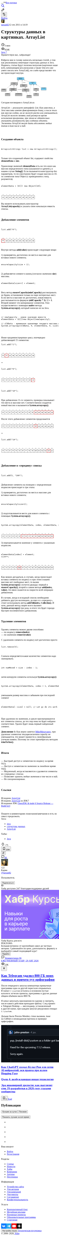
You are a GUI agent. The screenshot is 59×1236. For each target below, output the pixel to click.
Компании (12, 1171)
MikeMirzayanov (43, 731)
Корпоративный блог (17, 1209)
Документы (12, 1194)
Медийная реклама (16, 1212)
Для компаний (14, 1192)
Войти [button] (4, 18)
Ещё (10, 1099)
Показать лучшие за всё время (15, 1117)
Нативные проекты (16, 1214)
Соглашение (13, 1197)
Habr (16, 1233)
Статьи (10, 1164)
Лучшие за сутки (9, 1112)
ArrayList (15, 798)
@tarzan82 (6, 873)
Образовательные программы (21, 1217)
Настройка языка (9, 1231)
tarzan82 (5, 24)
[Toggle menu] (2, 3)
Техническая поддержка (30, 1230)
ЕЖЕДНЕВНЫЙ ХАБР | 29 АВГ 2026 (20, 960)
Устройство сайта (15, 1186)
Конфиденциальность (17, 1199)
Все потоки (11, 2)
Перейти (5, 954)
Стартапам (12, 1220)
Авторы (11, 1174)
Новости (11, 1166)
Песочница (12, 1177)
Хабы (9, 1169)
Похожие (23, 1112)
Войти (10, 1151)
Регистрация (13, 1154)
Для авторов (13, 1189)
